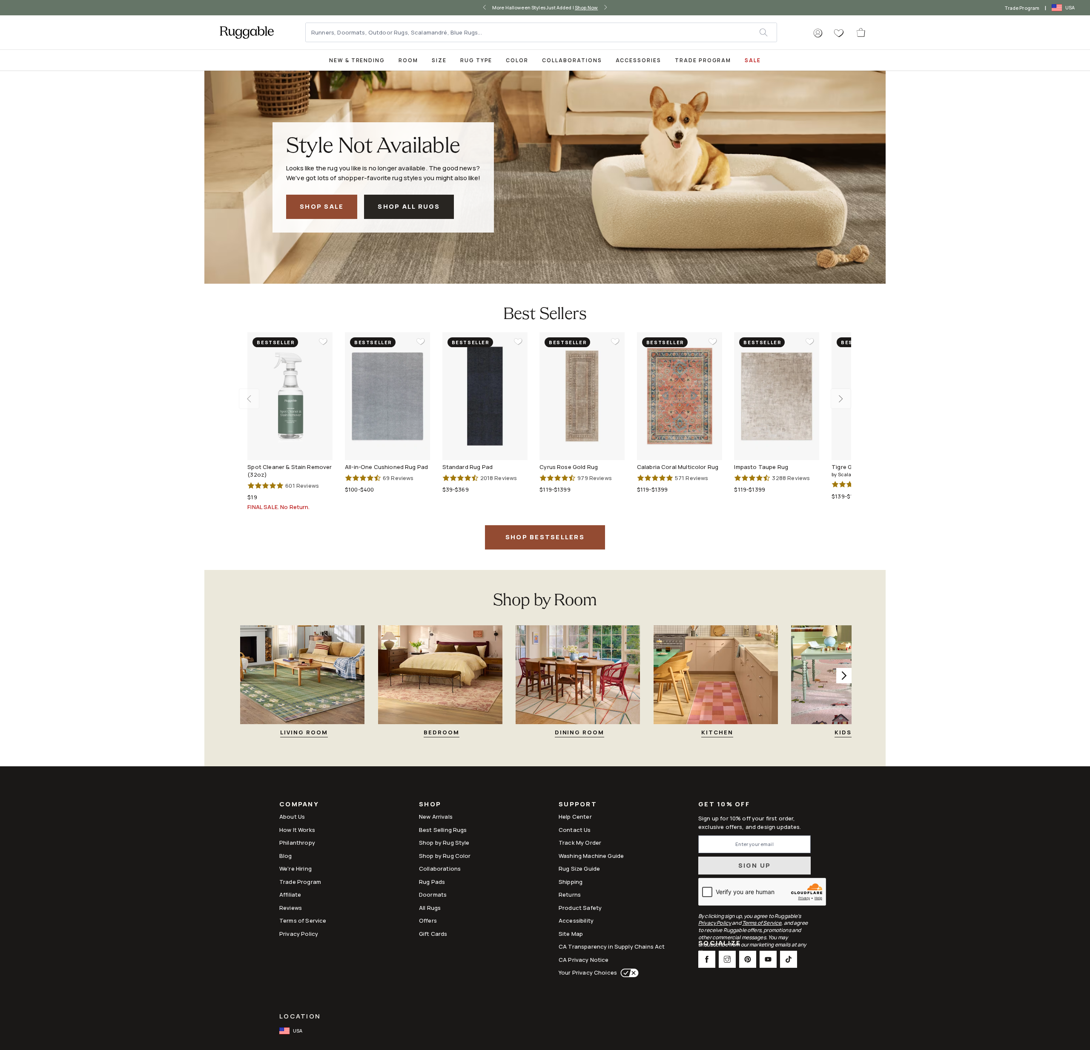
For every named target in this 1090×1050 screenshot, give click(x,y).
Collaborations (572, 60)
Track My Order (580, 842)
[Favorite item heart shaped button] (323, 341)
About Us (292, 816)
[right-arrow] (605, 8)
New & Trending (357, 60)
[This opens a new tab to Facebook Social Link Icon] (706, 959)
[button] (818, 33)
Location (300, 1016)
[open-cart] (861, 32)
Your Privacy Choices (588, 972)
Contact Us (575, 830)
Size (439, 60)
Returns (570, 894)
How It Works (297, 830)
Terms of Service (302, 920)
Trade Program (1022, 8)
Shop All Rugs (409, 206)
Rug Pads (432, 882)
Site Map (571, 934)
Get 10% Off (724, 804)
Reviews (290, 908)
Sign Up (754, 865)
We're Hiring (295, 868)
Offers (428, 920)
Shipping (570, 882)
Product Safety (580, 908)
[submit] (768, 32)
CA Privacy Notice (584, 960)
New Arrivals (436, 816)
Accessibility (576, 920)
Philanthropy (297, 842)
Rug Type (476, 60)
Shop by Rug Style (444, 842)
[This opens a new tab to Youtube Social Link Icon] (768, 959)
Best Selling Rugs (443, 830)
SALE (753, 60)
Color (517, 60)
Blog (285, 856)
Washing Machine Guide (591, 856)
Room (408, 60)
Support (578, 804)
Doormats (433, 894)
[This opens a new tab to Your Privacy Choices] (628, 973)
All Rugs (430, 908)
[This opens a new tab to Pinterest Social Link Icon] (747, 959)
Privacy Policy (298, 934)
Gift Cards (433, 934)
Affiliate (290, 894)
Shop (430, 804)
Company (299, 804)
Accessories (638, 60)
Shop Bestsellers (545, 536)
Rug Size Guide (579, 868)
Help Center (575, 816)
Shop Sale (322, 206)
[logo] (246, 32)
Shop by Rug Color (445, 856)
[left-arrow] (484, 8)
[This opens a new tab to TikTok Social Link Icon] (788, 959)
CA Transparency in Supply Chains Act (612, 946)
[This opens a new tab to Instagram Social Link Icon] (727, 959)
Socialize (719, 943)
